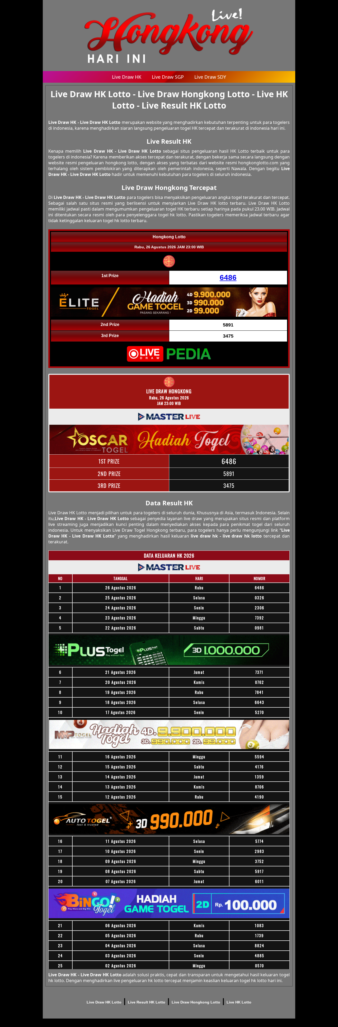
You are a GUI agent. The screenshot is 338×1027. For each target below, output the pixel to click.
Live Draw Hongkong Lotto (196, 1002)
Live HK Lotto (239, 1002)
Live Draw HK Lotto (104, 1002)
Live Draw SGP (168, 77)
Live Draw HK (126, 77)
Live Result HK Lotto (146, 1002)
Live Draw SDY (210, 77)
